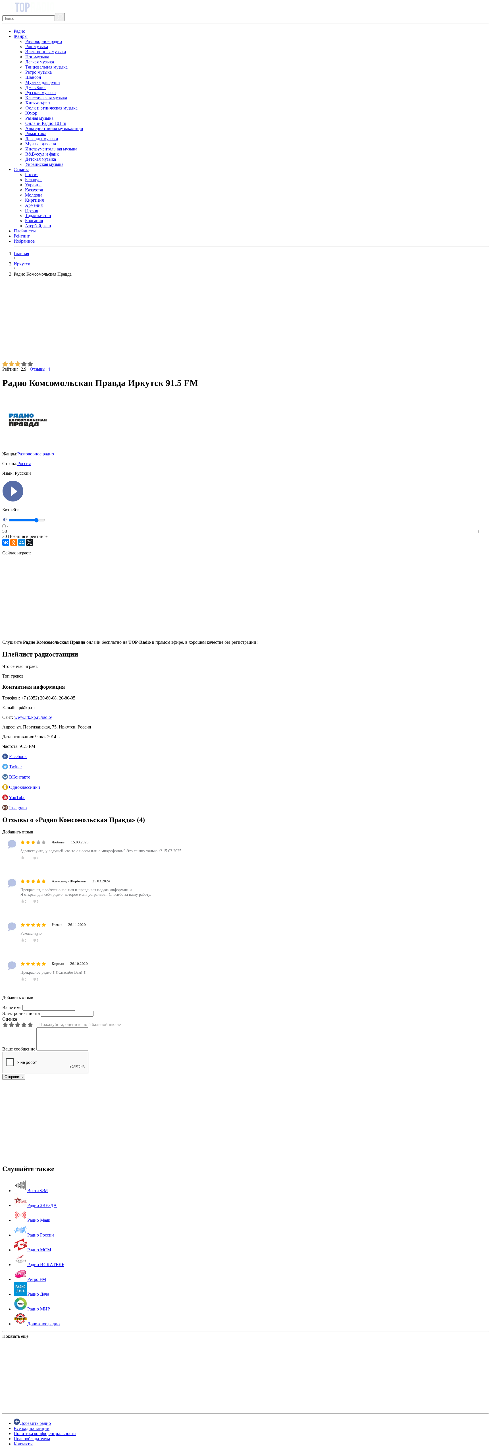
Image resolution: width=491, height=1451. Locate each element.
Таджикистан (38, 215)
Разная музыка (39, 118)
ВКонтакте (19, 777)
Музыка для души (42, 82)
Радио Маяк (38, 1220)
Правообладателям (32, 1438)
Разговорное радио (43, 41)
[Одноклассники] (13, 542)
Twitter (15, 766)
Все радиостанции (31, 1428)
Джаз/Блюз (35, 87)
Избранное (24, 241)
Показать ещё (15, 1336)
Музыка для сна (40, 143)
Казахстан (35, 189)
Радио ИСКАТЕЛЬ (45, 1264)
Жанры (21, 36)
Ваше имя (11, 1007)
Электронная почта (21, 1013)
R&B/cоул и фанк (42, 154)
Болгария (34, 220)
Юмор (31, 113)
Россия (31, 174)
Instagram (18, 807)
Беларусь (33, 179)
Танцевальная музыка (46, 67)
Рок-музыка (36, 46)
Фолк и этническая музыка (51, 108)
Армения (34, 205)
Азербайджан (38, 225)
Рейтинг (22, 236)
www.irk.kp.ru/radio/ (33, 717)
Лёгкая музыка (39, 61)
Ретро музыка (38, 72)
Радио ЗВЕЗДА (42, 1205)
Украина (33, 184)
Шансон (33, 77)
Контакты (23, 1443)
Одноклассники (24, 787)
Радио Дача (38, 1294)
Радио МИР (38, 1308)
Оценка (9, 1019)
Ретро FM (36, 1279)
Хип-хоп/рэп (37, 102)
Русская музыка (40, 92)
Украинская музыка (44, 164)
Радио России (40, 1235)
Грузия (31, 210)
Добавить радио (35, 1423)
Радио (19, 31)
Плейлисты (25, 230)
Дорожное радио (43, 1323)
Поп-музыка (37, 56)
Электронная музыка (45, 51)
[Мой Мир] (21, 542)
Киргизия (34, 200)
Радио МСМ (39, 1249)
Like (484, 531)
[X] (29, 542)
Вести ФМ (37, 1190)
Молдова (33, 195)
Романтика (35, 133)
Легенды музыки (41, 138)
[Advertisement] (172, 321)
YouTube (17, 797)
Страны (21, 169)
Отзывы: (40, 369)
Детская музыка (40, 159)
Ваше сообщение (18, 1049)
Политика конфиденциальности (45, 1433)
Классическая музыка (46, 97)
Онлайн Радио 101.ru (45, 123)
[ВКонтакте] (5, 542)
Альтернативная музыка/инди (54, 128)
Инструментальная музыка (51, 148)
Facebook (18, 756)
